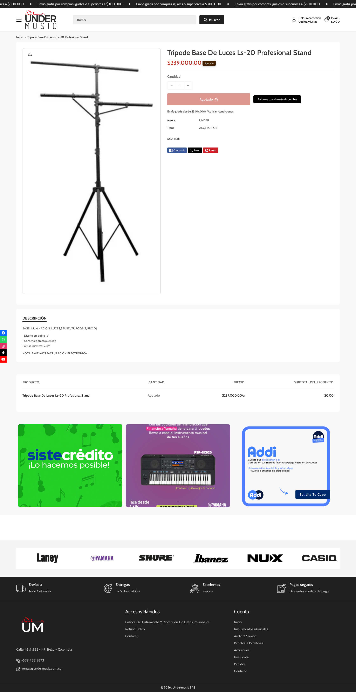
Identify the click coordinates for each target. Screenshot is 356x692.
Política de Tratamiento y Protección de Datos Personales (167, 622)
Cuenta (241, 612)
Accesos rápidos (142, 612)
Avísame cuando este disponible (277, 99)
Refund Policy (135, 629)
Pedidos (240, 664)
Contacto (131, 636)
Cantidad (173, 77)
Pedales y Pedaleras (248, 643)
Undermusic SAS (184, 687)
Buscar (214, 20)
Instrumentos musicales (251, 629)
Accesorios (241, 650)
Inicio (19, 37)
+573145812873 (32, 660)
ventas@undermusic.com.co (41, 668)
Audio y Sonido (245, 636)
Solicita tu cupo (313, 494)
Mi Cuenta (241, 657)
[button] (19, 19)
